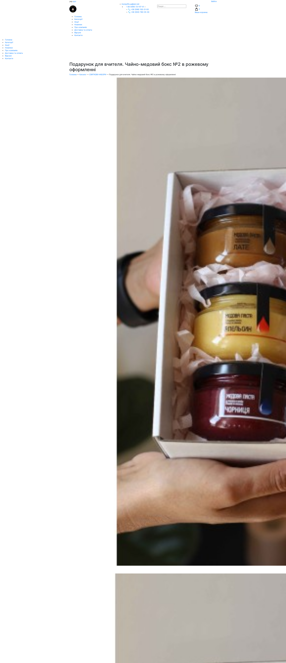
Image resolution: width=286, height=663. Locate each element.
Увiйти (214, 1)
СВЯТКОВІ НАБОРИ (97, 74)
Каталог (82, 74)
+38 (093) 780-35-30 (139, 12)
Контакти (78, 35)
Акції (76, 22)
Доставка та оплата (83, 30)
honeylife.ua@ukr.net (130, 4)
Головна (78, 16)
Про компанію (80, 27)
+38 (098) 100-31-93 (139, 9)
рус (74, 1)
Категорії (78, 19)
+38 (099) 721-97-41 (135, 7)
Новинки (78, 24)
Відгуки (77, 32)
